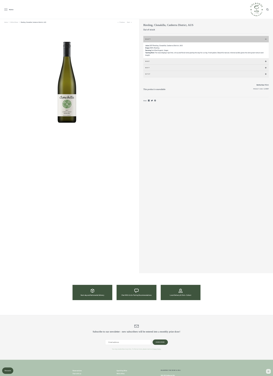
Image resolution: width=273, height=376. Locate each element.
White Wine (121, 374)
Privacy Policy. (156, 349)
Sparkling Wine (122, 371)
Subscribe (160, 342)
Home (6, 22)
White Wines (14, 22)
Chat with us (77, 374)
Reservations (77, 371)
